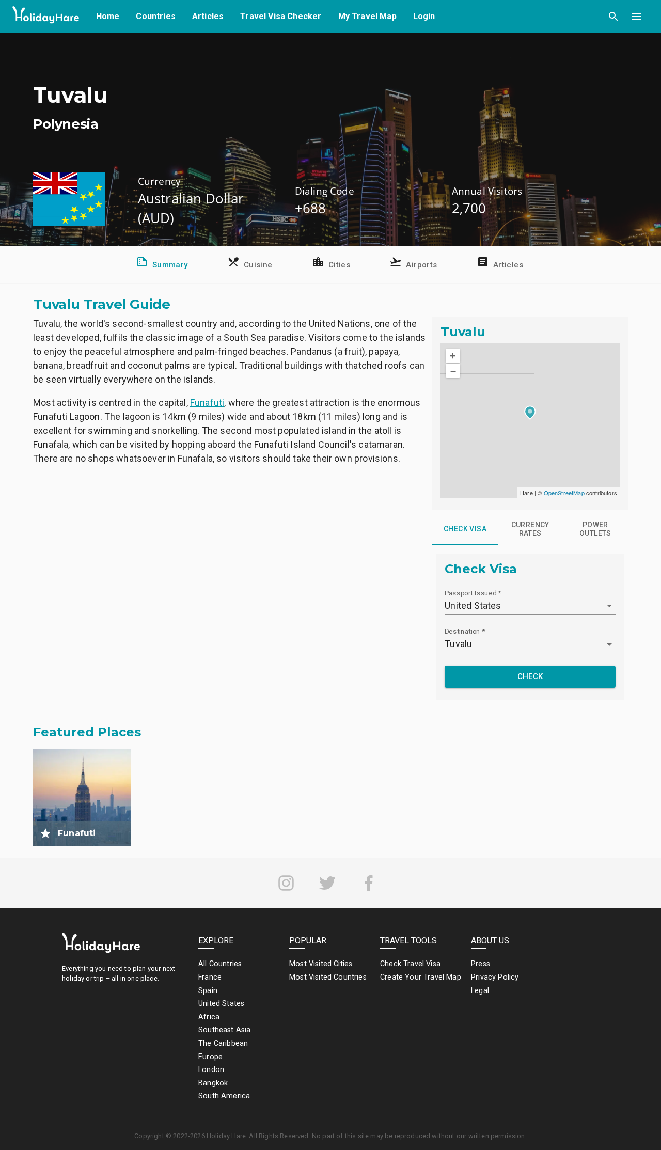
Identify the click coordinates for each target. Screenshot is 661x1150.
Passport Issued (473, 593)
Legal (480, 990)
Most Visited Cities (320, 963)
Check (530, 676)
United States (221, 1003)
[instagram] (286, 883)
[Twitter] (327, 883)
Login (424, 16)
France (210, 977)
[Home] (46, 16)
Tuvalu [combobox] (458, 643)
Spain (207, 990)
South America (224, 1096)
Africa (208, 1017)
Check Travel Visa (410, 963)
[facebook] (368, 883)
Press (480, 963)
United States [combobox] (473, 605)
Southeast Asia (224, 1030)
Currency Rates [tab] (530, 529)
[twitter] (327, 883)
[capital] (45, 833)
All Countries (220, 963)
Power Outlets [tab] (595, 529)
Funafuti (207, 402)
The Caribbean (223, 1043)
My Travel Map (367, 16)
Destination (465, 631)
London (211, 1069)
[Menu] (636, 16)
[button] (613, 16)
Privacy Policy (494, 977)
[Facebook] (368, 883)
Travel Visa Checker (280, 16)
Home (108, 16)
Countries (156, 16)
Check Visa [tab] (465, 529)
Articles (208, 16)
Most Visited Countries (328, 977)
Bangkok (213, 1083)
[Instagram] (286, 883)
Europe (210, 1056)
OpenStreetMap (564, 493)
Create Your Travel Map (420, 977)
